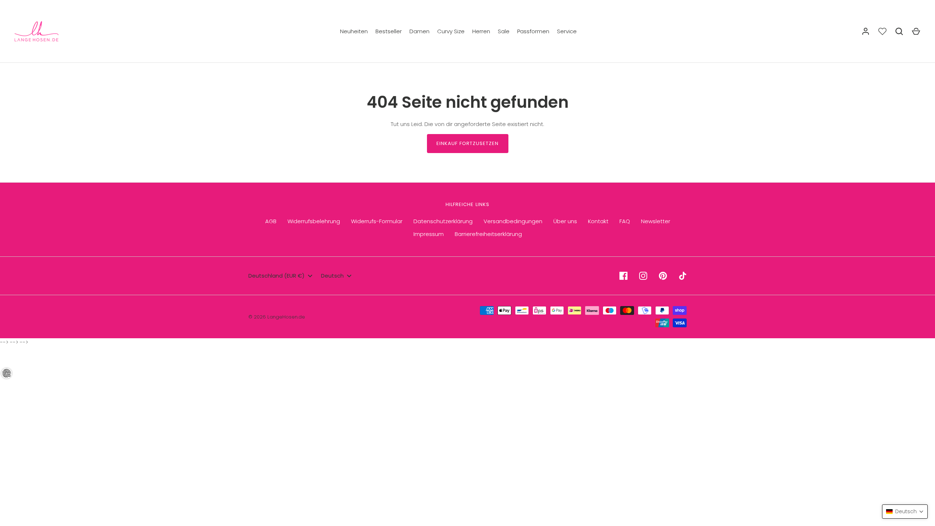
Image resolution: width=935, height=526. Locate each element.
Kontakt (598, 221)
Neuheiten (354, 31)
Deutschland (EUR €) (276, 275)
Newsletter (655, 221)
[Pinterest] (663, 276)
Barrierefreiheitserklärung (488, 234)
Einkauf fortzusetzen (467, 143)
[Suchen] (899, 31)
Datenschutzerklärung (443, 221)
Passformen (533, 31)
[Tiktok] (683, 276)
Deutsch (332, 275)
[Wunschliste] (882, 31)
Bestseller (388, 31)
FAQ (624, 221)
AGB (270, 221)
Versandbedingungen (513, 221)
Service (567, 31)
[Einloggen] (866, 31)
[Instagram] (643, 276)
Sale (504, 31)
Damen (419, 31)
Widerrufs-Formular (376, 221)
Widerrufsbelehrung (313, 221)
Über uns (565, 221)
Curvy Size (451, 31)
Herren (481, 31)
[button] (904, 511)
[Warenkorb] (916, 31)
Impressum (428, 234)
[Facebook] (623, 276)
